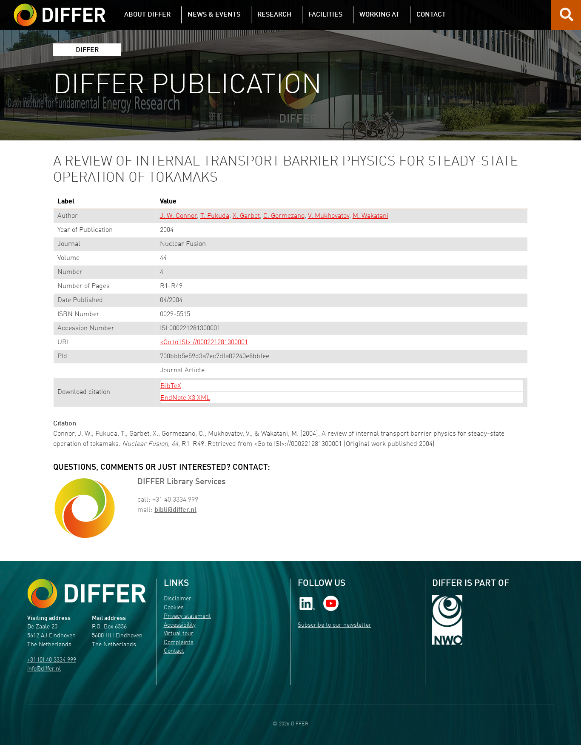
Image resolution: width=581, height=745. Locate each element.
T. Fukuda (214, 216)
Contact (174, 651)
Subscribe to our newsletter (334, 625)
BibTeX (170, 386)
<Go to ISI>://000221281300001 (204, 342)
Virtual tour (179, 634)
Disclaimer (177, 599)
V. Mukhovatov (328, 216)
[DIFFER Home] (59, 9)
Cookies (174, 608)
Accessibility (180, 625)
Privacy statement (187, 616)
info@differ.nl (44, 669)
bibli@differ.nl (175, 510)
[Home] (86, 593)
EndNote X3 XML (185, 398)
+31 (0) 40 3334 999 (51, 660)
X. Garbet (246, 216)
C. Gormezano (284, 216)
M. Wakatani (370, 216)
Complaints (179, 642)
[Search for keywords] (566, 17)
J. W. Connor (178, 216)
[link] (307, 603)
